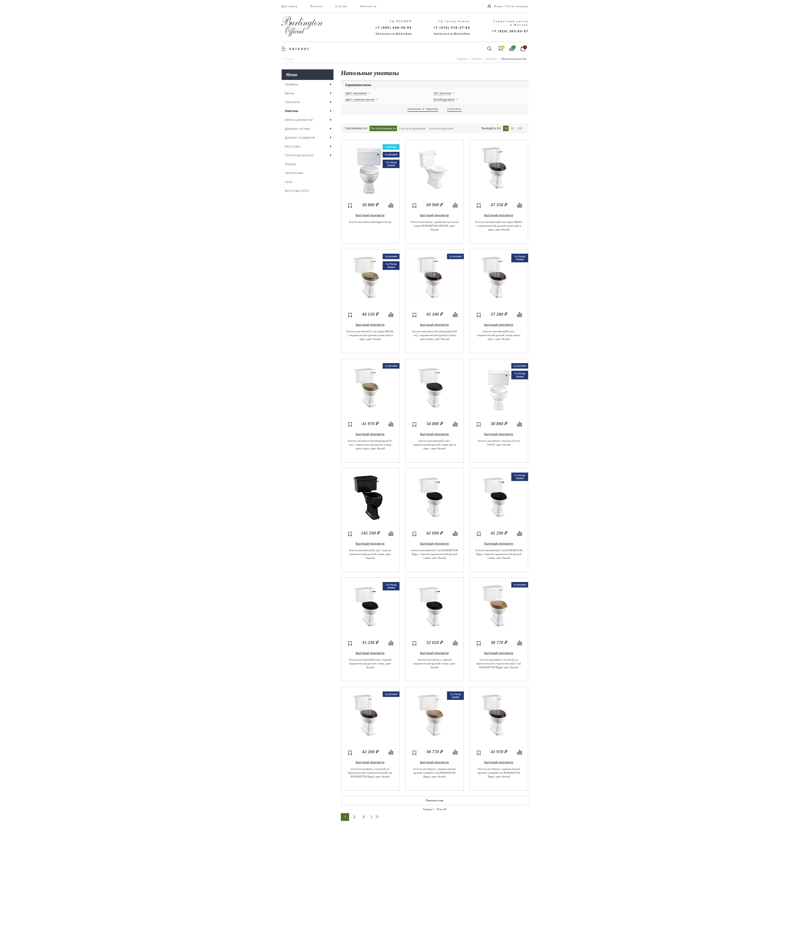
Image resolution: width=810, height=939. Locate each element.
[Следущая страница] (371, 816)
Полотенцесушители (299, 155)
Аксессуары (292, 146)
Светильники (294, 173)
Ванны (289, 93)
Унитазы (291, 111)
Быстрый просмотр (370, 215)
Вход (498, 6)
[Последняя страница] (377, 816)
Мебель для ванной (299, 120)
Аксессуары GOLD (297, 191)
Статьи (341, 6)
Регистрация (517, 6)
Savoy (288, 182)
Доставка (290, 6)
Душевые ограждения (300, 137)
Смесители (292, 102)
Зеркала (290, 164)
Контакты (368, 6)
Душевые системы (297, 129)
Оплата (316, 6)
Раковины (291, 84)
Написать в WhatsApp (394, 33)
